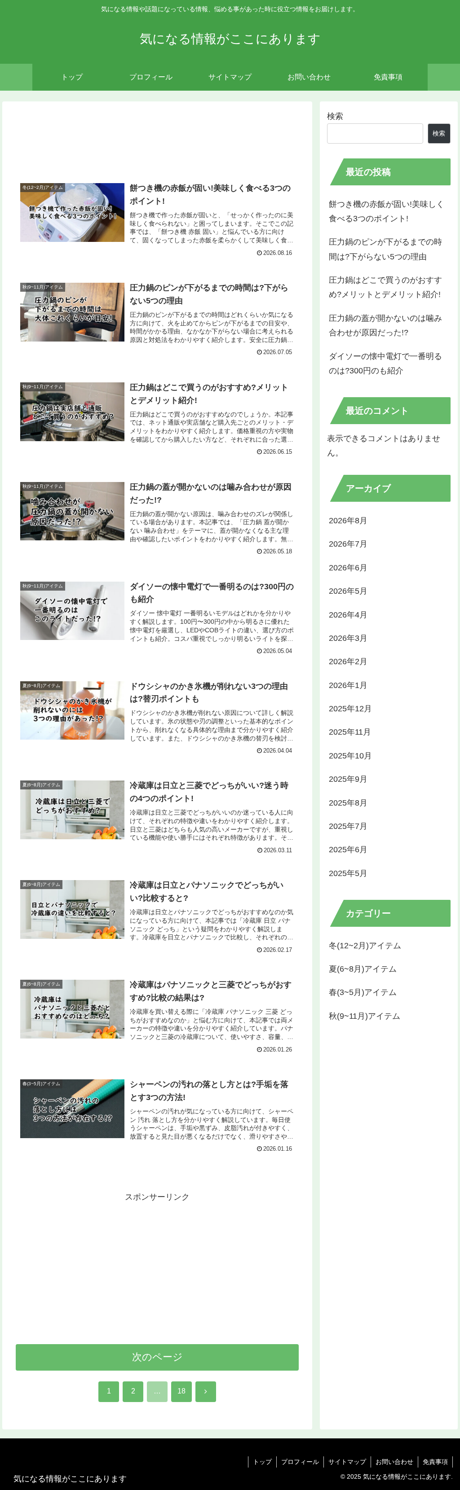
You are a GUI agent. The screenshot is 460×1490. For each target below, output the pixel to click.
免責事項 (435, 1461)
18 (181, 1391)
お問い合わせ (394, 1461)
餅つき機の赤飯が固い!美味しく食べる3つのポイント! (386, 211)
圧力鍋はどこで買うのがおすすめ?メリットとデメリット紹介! (385, 287)
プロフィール (300, 1461)
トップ (262, 1461)
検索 (335, 116)
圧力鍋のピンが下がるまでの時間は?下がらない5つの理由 (385, 249)
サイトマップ (347, 1461)
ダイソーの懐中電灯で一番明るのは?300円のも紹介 (385, 363)
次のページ (157, 1357)
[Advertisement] (157, 140)
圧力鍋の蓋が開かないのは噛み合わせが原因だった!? (385, 325)
